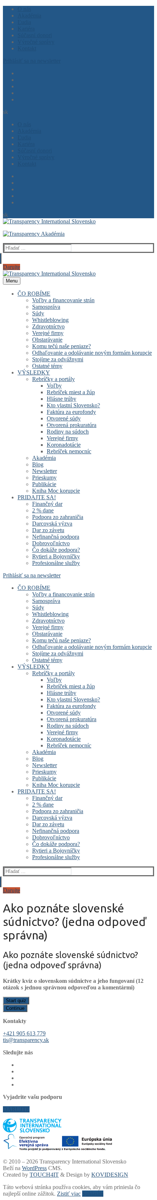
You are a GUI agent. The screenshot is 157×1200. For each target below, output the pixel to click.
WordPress (34, 1168)
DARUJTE (16, 1109)
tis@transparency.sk (26, 1040)
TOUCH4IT (44, 1175)
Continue (15, 1008)
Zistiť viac (69, 1194)
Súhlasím (92, 1194)
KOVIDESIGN (109, 1175)
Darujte (11, 267)
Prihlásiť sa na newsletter (32, 61)
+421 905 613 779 (24, 1033)
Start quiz (16, 1000)
